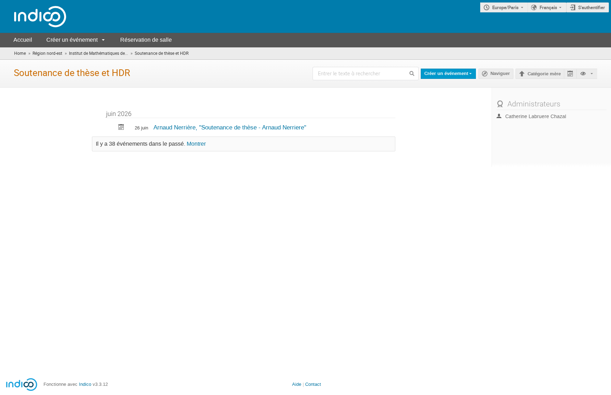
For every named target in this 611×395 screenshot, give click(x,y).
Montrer (196, 143)
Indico (85, 384)
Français (548, 7)
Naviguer (500, 73)
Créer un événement (72, 39)
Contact (313, 384)
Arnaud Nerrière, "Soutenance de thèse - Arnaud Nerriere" (229, 127)
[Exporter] (570, 74)
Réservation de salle (146, 39)
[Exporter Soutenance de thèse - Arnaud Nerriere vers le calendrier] (121, 127)
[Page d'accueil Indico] (33, 16)
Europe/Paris (505, 7)
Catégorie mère (544, 74)
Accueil (22, 39)
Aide (296, 384)
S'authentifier (591, 7)
